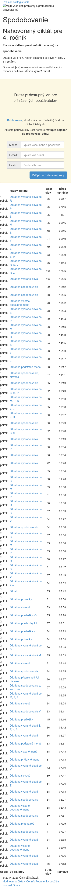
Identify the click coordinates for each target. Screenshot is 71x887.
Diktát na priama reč (22, 823)
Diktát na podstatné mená (25, 367)
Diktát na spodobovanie (24, 287)
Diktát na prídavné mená (24, 759)
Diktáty (21, 881)
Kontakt (7, 885)
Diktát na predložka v (22, 631)
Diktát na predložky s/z (23, 615)
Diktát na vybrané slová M (25, 655)
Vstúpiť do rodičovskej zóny (48, 175)
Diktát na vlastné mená (23, 751)
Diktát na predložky (21, 719)
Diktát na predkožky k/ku (24, 623)
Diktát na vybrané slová (24, 279)
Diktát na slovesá (20, 607)
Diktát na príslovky (21, 599)
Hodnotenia (10, 881)
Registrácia (22, 2)
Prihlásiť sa (9, 2)
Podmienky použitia (47, 881)
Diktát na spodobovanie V (25, 711)
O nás (16, 885)
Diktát (13, 591)
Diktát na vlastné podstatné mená (20, 303)
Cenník (30, 881)
